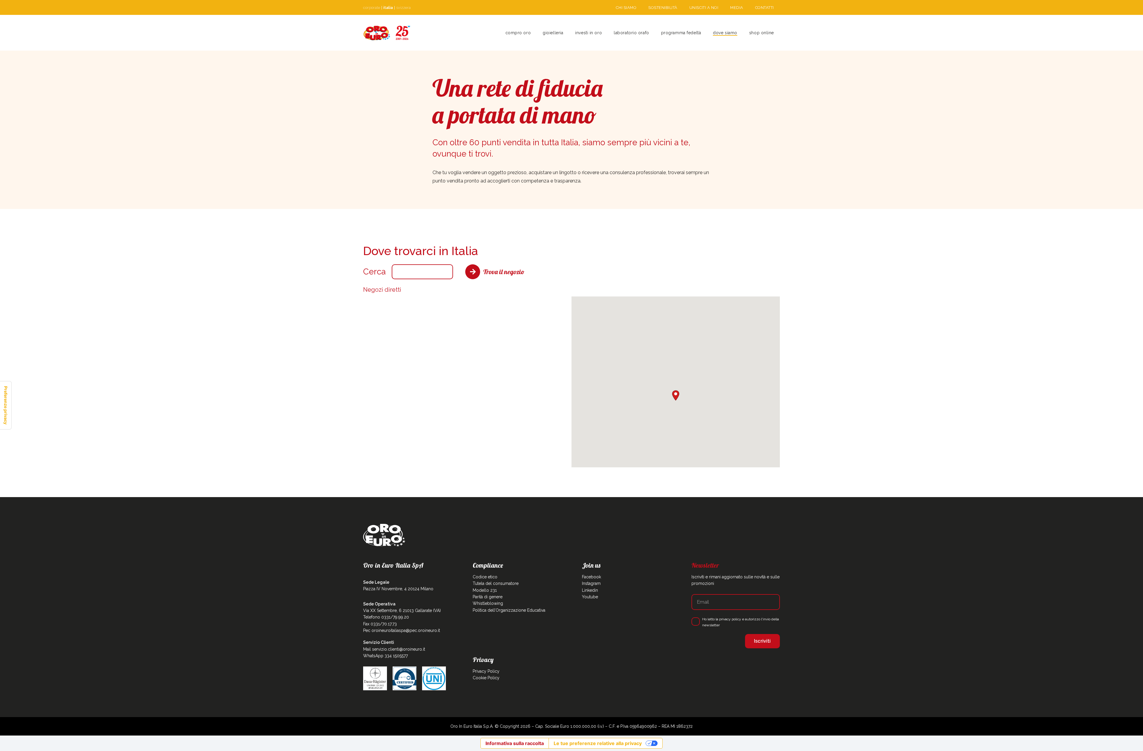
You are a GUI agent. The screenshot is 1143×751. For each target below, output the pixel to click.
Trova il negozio (503, 272)
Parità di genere (487, 596)
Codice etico (485, 576)
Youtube (590, 596)
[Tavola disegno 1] (387, 33)
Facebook (591, 576)
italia (388, 7)
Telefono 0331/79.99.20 (386, 617)
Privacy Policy (486, 671)
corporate (371, 7)
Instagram (591, 583)
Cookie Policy (486, 677)
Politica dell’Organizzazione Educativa (509, 610)
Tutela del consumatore (496, 583)
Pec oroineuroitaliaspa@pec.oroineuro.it (401, 630)
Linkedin (590, 590)
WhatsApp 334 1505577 (385, 655)
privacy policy (730, 619)
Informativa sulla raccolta (514, 743)
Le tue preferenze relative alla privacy (598, 743)
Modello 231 (485, 590)
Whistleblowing (488, 603)
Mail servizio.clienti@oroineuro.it (394, 649)
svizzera (403, 7)
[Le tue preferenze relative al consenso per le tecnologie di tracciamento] (5, 405)
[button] (565, 33)
